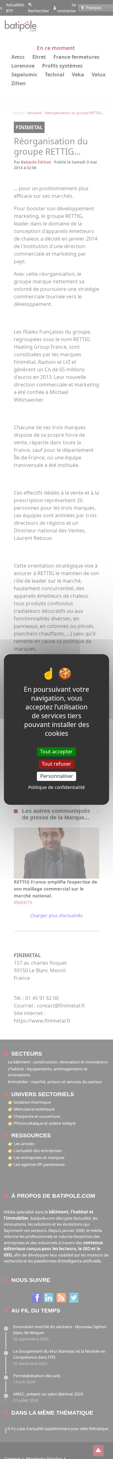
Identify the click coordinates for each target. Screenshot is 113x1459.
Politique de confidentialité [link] (56, 788)
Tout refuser (56, 763)
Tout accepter (56, 751)
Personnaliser (56, 776)
